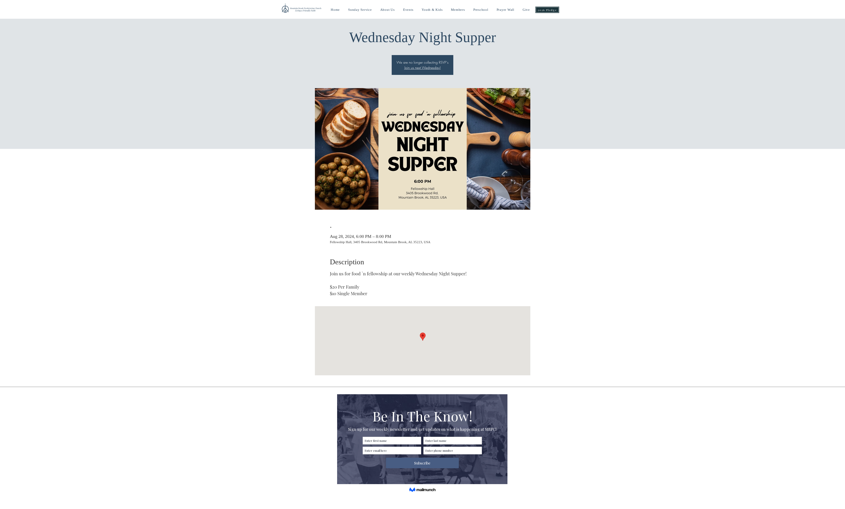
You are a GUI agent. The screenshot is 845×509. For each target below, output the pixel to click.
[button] (432, 10)
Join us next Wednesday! (422, 67)
